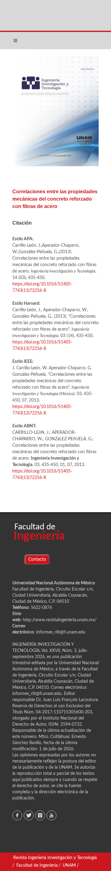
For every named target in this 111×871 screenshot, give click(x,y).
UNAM (69, 865)
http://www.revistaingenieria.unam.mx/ (60, 620)
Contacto (37, 559)
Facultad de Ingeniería (37, 865)
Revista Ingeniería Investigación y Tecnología (55, 858)
